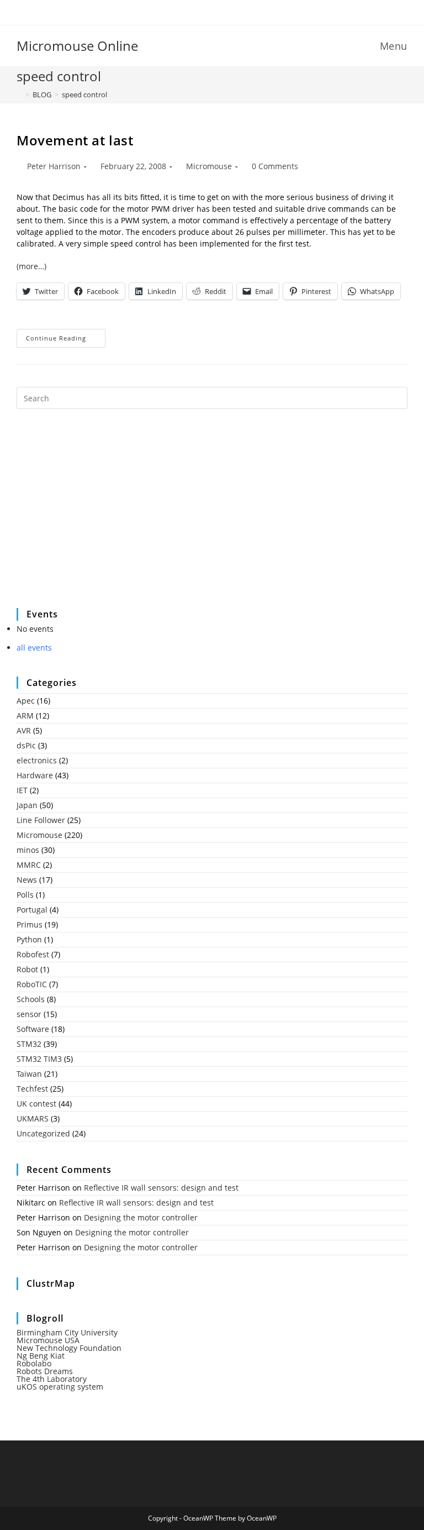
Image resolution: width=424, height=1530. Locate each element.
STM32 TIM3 (39, 1059)
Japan (27, 805)
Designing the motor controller (141, 1217)
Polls (25, 894)
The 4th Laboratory (52, 1379)
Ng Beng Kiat (41, 1355)
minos (28, 850)
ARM (25, 715)
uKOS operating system (60, 1386)
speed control (84, 94)
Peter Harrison (54, 166)
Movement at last (75, 140)
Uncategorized (43, 1133)
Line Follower (41, 820)
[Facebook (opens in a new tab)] (205, 11)
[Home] (19, 94)
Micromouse (209, 166)
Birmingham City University (67, 1332)
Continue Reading (65, 340)
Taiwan (29, 1073)
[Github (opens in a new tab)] (220, 11)
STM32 (29, 1044)
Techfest (32, 1088)
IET (22, 790)
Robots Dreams (45, 1371)
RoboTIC (32, 984)
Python (29, 939)
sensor (29, 1014)
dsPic (26, 745)
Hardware (35, 775)
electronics (37, 760)
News (27, 879)
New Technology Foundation (69, 1348)
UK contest (36, 1103)
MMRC (29, 865)
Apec (26, 700)
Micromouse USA (48, 1340)
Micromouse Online (77, 45)
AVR (24, 730)
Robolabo (34, 1363)
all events (34, 647)
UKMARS (33, 1118)
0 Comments (275, 166)
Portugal (32, 909)
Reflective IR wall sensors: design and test (161, 1187)
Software (33, 1029)
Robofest (33, 954)
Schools (31, 999)
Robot (27, 969)
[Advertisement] (99, 516)
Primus (30, 924)
